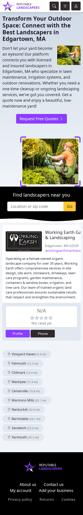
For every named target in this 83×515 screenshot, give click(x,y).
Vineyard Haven (28, 354)
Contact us (54, 484)
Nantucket (25, 409)
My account (20, 490)
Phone (43, 333)
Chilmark (24, 372)
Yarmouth (25, 437)
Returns (46, 499)
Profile (18, 333)
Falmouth (24, 363)
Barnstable (25, 418)
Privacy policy (20, 499)
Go (69, 206)
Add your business (56, 490)
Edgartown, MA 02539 (62, 246)
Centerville (25, 391)
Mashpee (24, 382)
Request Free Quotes (39, 118)
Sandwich (24, 428)
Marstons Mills (28, 400)
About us (28, 484)
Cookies (68, 499)
